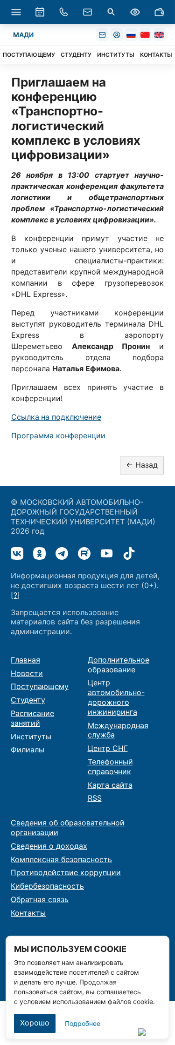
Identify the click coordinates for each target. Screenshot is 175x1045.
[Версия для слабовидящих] (135, 12)
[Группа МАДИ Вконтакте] (17, 553)
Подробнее (82, 1023)
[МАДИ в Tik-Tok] (129, 553)
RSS (95, 798)
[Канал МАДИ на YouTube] (106, 553)
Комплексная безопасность (61, 859)
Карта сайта (110, 785)
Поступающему (40, 686)
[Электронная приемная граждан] (87, 12)
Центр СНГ (108, 748)
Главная (25, 659)
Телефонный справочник (110, 766)
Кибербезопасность (47, 886)
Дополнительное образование (118, 664)
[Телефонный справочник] (63, 12)
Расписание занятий (32, 718)
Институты (31, 736)
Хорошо (34, 1022)
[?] (15, 595)
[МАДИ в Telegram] (62, 553)
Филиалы (27, 749)
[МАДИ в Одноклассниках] (39, 553)
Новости (27, 673)
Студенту (28, 699)
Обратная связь (40, 899)
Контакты (28, 913)
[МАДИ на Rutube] (84, 553)
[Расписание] (39, 12)
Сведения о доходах (49, 846)
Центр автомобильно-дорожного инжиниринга (116, 697)
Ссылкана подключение (56, 417)
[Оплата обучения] (159, 12)
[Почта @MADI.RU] (102, 34)
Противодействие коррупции (66, 872)
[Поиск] (111, 12)
